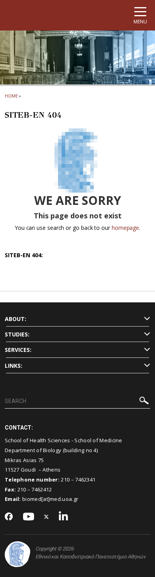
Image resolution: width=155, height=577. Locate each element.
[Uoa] (17, 554)
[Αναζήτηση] (144, 401)
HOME (11, 96)
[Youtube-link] (29, 517)
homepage (125, 227)
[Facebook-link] (9, 517)
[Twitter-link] (46, 517)
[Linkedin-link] (63, 517)
